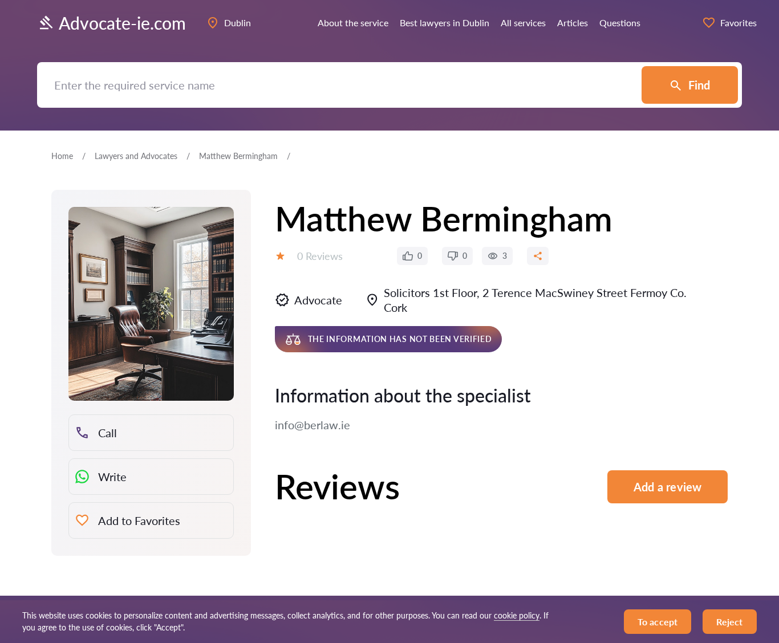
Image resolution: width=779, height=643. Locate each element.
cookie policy (516, 615)
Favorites (738, 22)
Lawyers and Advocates (136, 156)
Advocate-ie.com (122, 23)
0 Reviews (320, 256)
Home (62, 156)
